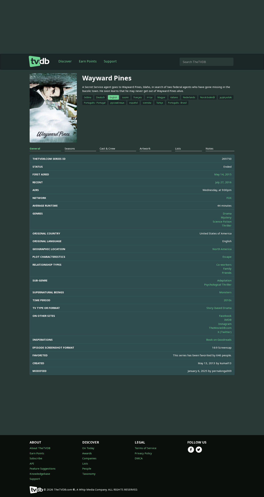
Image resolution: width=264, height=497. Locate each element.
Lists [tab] (178, 148)
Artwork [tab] (145, 148)
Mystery (226, 217)
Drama (227, 213)
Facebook (225, 316)
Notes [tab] (209, 148)
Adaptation (224, 280)
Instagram (224, 324)
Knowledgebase (40, 473)
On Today (88, 448)
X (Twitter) (224, 332)
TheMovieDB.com (220, 328)
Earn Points (88, 61)
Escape (227, 256)
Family (227, 268)
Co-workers (223, 264)
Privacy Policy (143, 453)
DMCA (139, 458)
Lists (85, 463)
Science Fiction (222, 221)
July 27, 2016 (223, 182)
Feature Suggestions (42, 468)
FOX (228, 198)
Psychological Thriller (217, 284)
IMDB (227, 319)
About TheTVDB (40, 448)
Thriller (226, 225)
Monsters (225, 292)
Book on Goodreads (218, 339)
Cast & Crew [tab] (107, 148)
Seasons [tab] (70, 148)
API (32, 463)
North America (221, 249)
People (86, 468)
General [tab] (35, 148)
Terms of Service (145, 448)
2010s (227, 300)
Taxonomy (89, 473)
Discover (65, 61)
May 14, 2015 (222, 174)
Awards (87, 453)
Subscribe (36, 458)
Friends (226, 272)
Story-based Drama (219, 308)
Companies (89, 458)
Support (110, 61)
